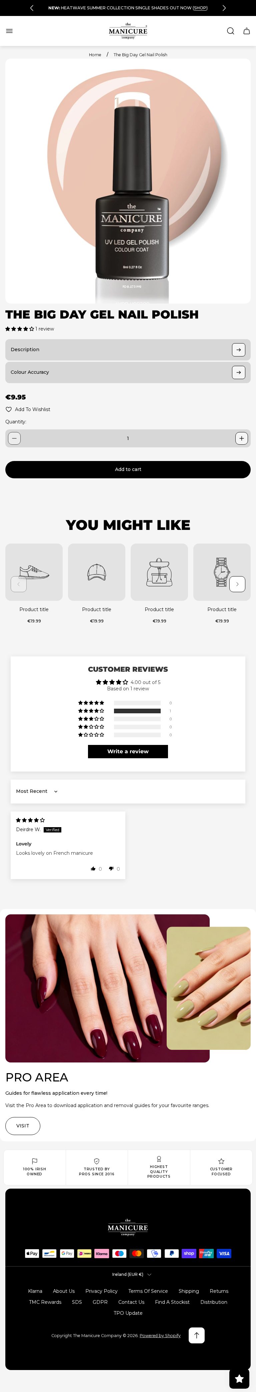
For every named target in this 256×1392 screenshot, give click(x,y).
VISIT (22, 1126)
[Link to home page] (128, 1227)
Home (95, 54)
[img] (30, 820)
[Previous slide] (32, 8)
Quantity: (15, 422)
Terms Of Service (148, 1291)
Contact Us (131, 1302)
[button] (20, 329)
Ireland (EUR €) (127, 1274)
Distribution (213, 1302)
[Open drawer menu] (9, 31)
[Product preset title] (34, 572)
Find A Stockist (172, 1302)
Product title (34, 609)
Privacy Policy (101, 1291)
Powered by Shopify (160, 1335)
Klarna (35, 1291)
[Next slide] (224, 8)
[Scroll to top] (197, 1335)
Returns (219, 1291)
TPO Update (128, 1313)
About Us (64, 1291)
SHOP (200, 7)
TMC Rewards (45, 1302)
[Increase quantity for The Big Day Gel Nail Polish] (241, 438)
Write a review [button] (128, 751)
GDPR (100, 1302)
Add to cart (128, 469)
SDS (77, 1302)
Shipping (189, 1291)
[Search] (230, 31)
